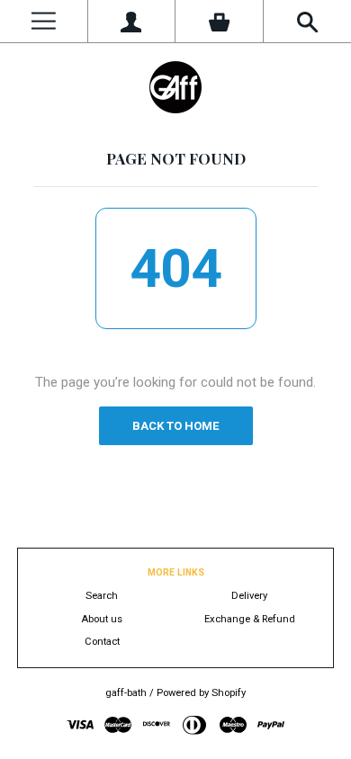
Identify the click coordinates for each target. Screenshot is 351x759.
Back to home (175, 426)
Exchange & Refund (249, 619)
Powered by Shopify (201, 693)
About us (101, 619)
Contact (102, 641)
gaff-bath (126, 693)
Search (102, 596)
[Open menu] (43, 21)
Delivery (249, 596)
